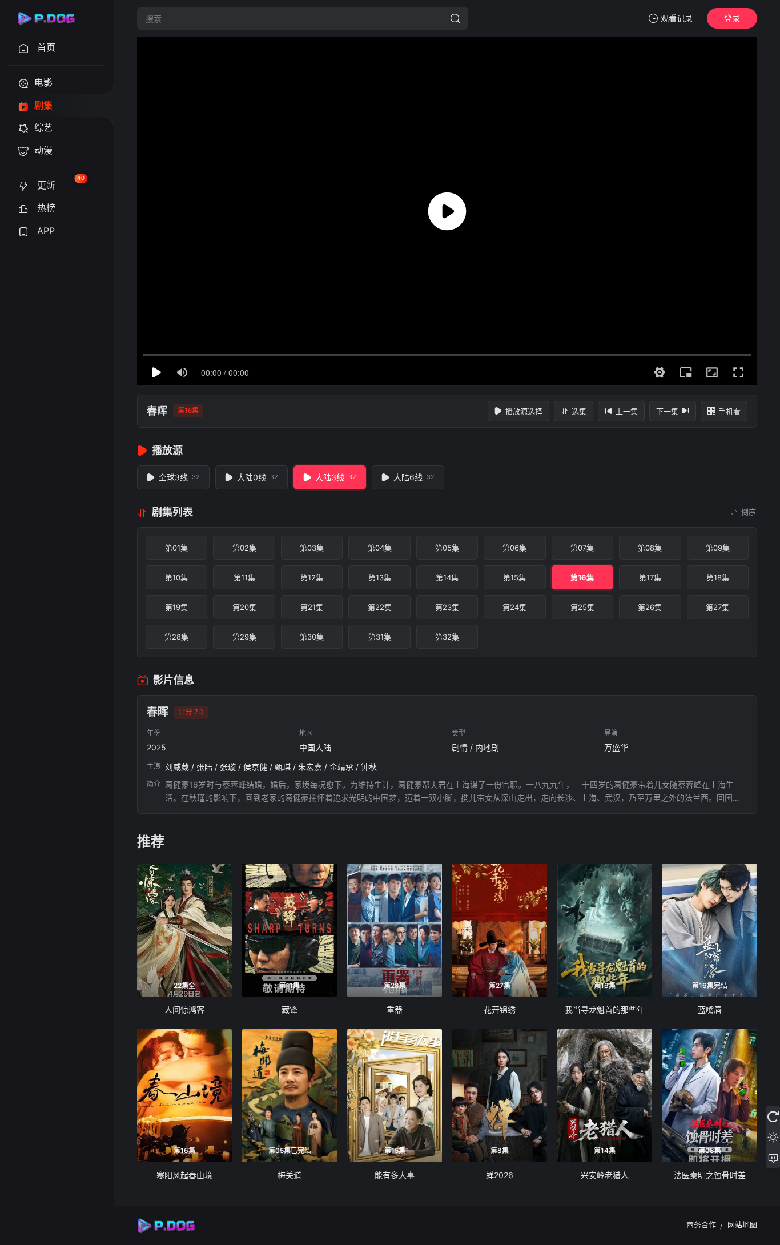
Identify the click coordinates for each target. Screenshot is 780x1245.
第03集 (312, 547)
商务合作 (701, 1224)
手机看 (729, 411)
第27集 (717, 607)
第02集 (244, 547)
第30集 (312, 636)
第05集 (447, 547)
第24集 (514, 607)
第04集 (380, 547)
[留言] (773, 1157)
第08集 (650, 547)
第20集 (244, 607)
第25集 (582, 607)
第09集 (718, 547)
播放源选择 (523, 411)
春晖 (157, 411)
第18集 (717, 577)
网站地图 (742, 1224)
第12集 (311, 577)
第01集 (176, 547)
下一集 (667, 411)
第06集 (514, 547)
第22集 (380, 607)
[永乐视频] (51, 18)
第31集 (379, 636)
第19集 (176, 607)
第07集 (582, 547)
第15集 (514, 577)
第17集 (650, 577)
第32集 (447, 636)
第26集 (650, 607)
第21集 (311, 607)
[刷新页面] (773, 1116)
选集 (579, 411)
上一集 (627, 411)
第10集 (176, 577)
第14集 (447, 577)
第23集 (447, 607)
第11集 (244, 577)
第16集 (582, 577)
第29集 (244, 636)
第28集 (176, 636)
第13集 (379, 577)
